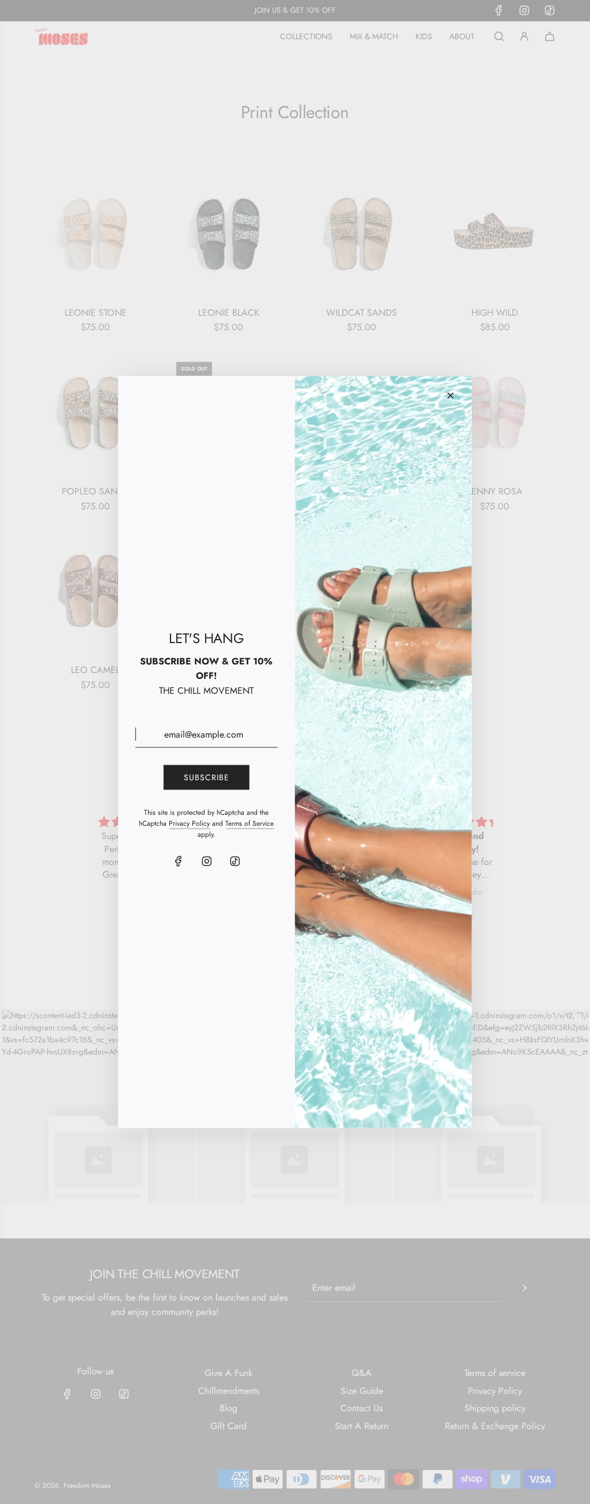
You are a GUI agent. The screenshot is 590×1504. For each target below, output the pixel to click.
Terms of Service (249, 823)
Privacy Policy (189, 823)
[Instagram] (206, 861)
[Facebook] (178, 861)
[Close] (450, 396)
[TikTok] (234, 861)
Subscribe (206, 777)
